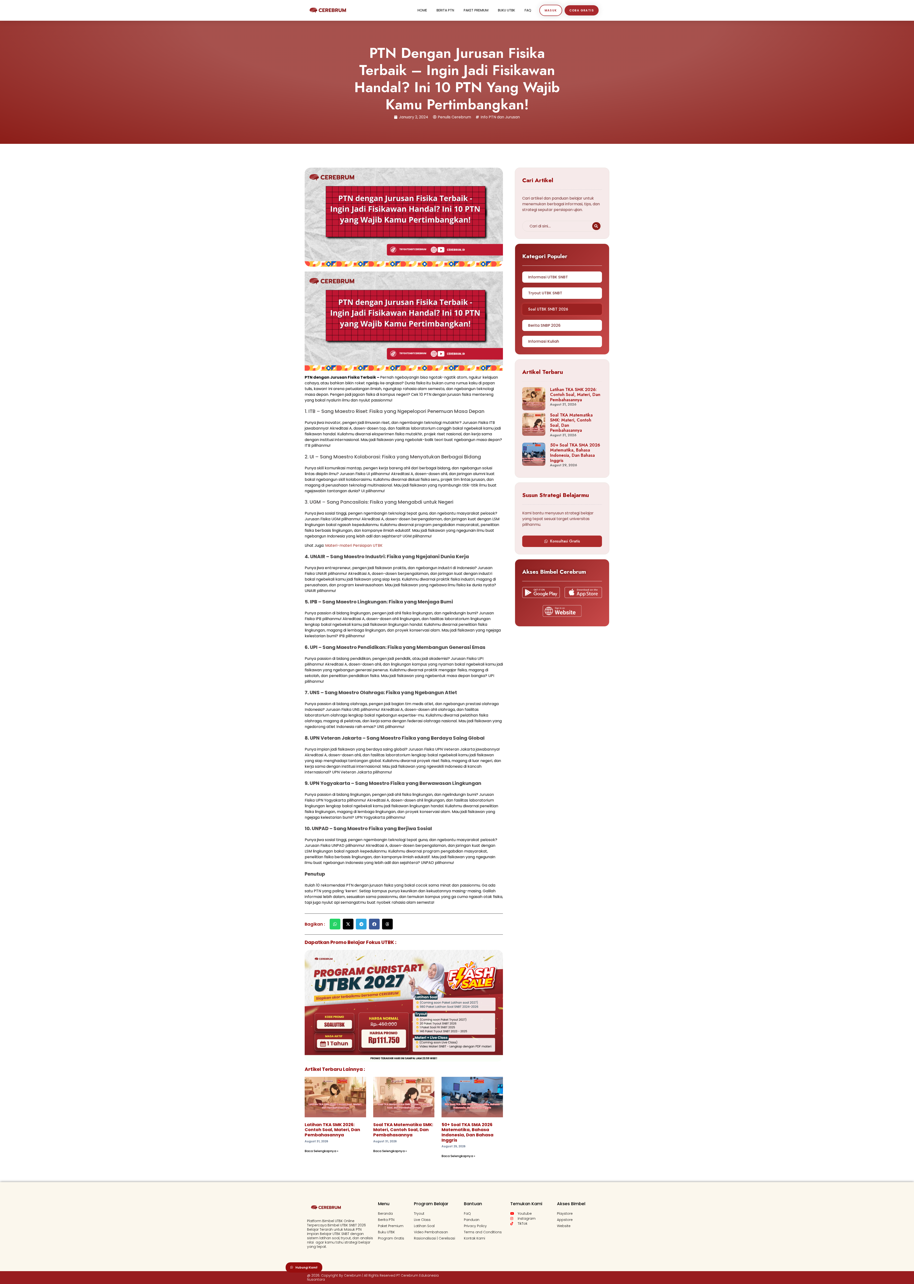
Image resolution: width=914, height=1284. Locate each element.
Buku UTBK (506, 10)
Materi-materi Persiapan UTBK (353, 545)
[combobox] (556, 226)
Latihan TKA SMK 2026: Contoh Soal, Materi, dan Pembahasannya (332, 1130)
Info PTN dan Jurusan (500, 117)
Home (422, 10)
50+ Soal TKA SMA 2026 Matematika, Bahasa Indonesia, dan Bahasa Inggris (467, 1132)
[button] (335, 924)
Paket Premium (476, 10)
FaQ (528, 10)
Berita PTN (445, 10)
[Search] (596, 226)
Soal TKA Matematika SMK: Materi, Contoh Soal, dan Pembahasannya (403, 1130)
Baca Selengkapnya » (321, 1151)
